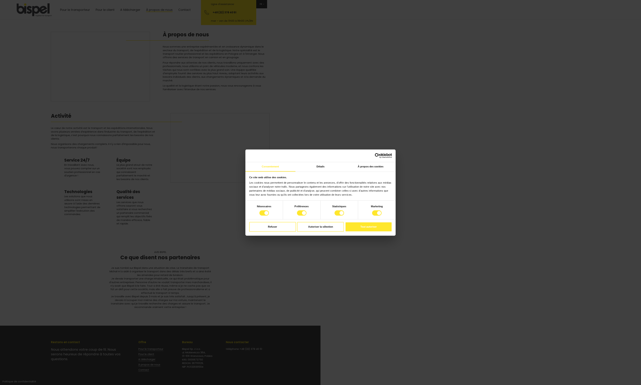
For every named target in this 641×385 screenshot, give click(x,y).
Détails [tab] (320, 166)
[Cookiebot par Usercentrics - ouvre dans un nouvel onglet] (377, 155)
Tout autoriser (368, 226)
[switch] (301, 213)
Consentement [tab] (270, 166)
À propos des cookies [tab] (370, 166)
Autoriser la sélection (320, 226)
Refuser (272, 226)
